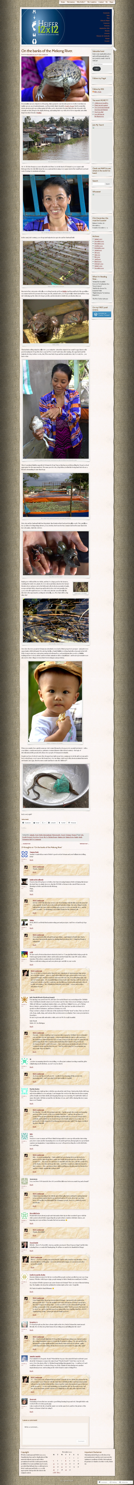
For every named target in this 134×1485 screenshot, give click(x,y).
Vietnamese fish (27, 839)
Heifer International (45, 835)
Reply (31, 860)
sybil (31, 952)
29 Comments (37, 839)
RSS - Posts (97, 92)
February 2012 (98, 264)
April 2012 (97, 259)
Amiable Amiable (35, 1356)
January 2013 (98, 239)
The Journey (71, 2)
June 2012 (97, 255)
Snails (76, 837)
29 (66, 1470)
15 (66, 1464)
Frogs (41, 837)
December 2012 (99, 241)
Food (36, 835)
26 (54, 1470)
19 (54, 1467)
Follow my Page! (99, 78)
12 (53, 1464)
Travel (63, 835)
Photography (56, 835)
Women (74, 835)
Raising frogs (70, 837)
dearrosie (33, 1399)
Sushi (80, 837)
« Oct (54, 1472)
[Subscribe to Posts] (93, 92)
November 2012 (99, 243)
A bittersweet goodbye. (101, 103)
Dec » (58, 1472)
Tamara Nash (34, 852)
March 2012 (97, 261)
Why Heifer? (81, 2)
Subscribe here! (98, 51)
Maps (111, 2)
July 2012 (97, 252)
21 (61, 1467)
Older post (25, 843)
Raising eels (61, 837)
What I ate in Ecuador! (101, 105)
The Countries (92, 2)
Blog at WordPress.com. (67, 1480)
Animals (32, 835)
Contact (101, 2)
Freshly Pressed (27, 837)
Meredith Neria (35, 1213)
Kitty (31, 1134)
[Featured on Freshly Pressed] (102, 317)
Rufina (32, 920)
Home (63, 2)
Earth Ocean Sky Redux (37, 1275)
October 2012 (98, 246)
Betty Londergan (43, 54)
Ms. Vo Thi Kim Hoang (50, 837)
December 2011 (99, 268)
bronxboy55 (34, 1322)
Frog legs (36, 837)
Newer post (84, 843)
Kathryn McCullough (36, 880)
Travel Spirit (34, 1243)
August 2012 (98, 250)
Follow (97, 69)
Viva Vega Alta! (98, 112)
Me (107, 2)
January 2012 (98, 266)
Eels (82, 835)
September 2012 (99, 248)
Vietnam (68, 835)
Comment (81, 1441)
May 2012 (97, 257)
